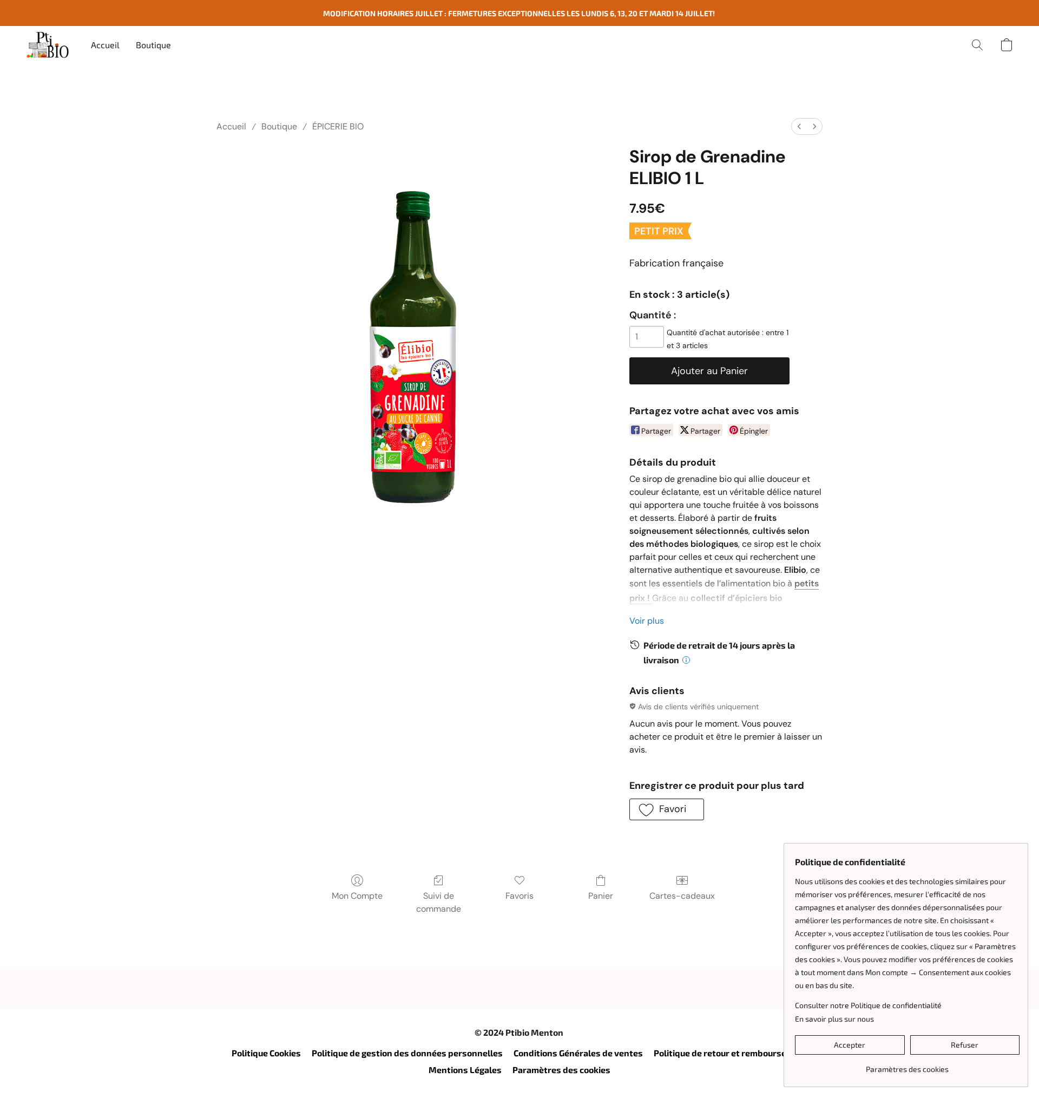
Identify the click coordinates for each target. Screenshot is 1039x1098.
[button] (47, 44)
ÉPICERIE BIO (338, 126)
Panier (600, 895)
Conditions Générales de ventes (578, 1053)
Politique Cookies (266, 1053)
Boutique (153, 45)
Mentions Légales (465, 1069)
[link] (907, 1065)
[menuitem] (799, 126)
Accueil (105, 45)
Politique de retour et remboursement (731, 1053)
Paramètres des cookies (561, 1069)
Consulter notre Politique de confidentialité (868, 1005)
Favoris (519, 895)
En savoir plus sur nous (834, 1018)
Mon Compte (357, 895)
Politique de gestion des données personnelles (407, 1053)
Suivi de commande (438, 902)
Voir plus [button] (646, 620)
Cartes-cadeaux (682, 895)
